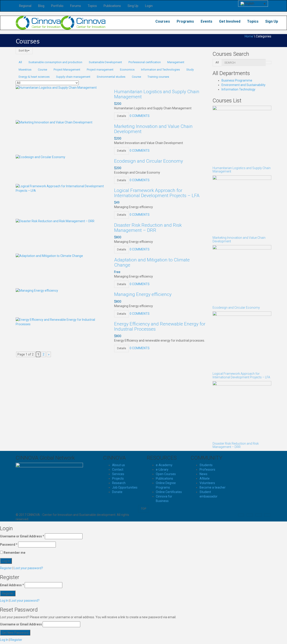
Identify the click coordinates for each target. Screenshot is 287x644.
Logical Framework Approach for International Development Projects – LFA (157, 193)
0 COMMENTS (140, 116)
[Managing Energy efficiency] (37, 290)
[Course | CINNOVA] (38, 22)
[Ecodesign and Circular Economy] (40, 157)
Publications (112, 6)
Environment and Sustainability (243, 85)
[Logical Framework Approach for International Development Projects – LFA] (61, 188)
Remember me (14, 552)
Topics (92, 6)
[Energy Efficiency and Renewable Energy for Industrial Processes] (61, 321)
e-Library (162, 469)
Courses (162, 21)
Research (119, 483)
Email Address (12, 585)
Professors (207, 469)
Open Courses (166, 474)
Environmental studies (111, 76)
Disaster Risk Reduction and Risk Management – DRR (148, 227)
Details (121, 116)
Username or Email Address (22, 536)
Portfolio (57, 6)
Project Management (67, 69)
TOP (143, 508)
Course (42, 69)
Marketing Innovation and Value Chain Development (153, 129)
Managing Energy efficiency (143, 294)
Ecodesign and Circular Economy (148, 161)
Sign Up (271, 21)
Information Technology (238, 89)
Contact (117, 469)
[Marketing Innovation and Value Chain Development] (54, 122)
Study (190, 69)
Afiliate (205, 478)
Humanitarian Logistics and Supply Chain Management (156, 94)
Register (6, 568)
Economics (127, 69)
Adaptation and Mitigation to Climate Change (152, 262)
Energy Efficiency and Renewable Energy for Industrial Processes (159, 326)
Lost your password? (28, 568)
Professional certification (144, 62)
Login (149, 6)
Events (206, 21)
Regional (25, 6)
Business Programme (237, 80)
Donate (117, 492)
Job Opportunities (124, 487)
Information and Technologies (160, 69)
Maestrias (25, 69)
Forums (75, 6)
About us (118, 465)
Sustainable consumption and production (55, 62)
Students (206, 465)
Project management (100, 69)
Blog (41, 6)
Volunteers (207, 483)
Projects (118, 478)
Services (118, 474)
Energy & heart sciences (34, 76)
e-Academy (164, 465)
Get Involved (229, 21)
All (20, 62)
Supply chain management (73, 76)
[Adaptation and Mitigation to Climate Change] (49, 255)
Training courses (158, 76)
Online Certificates (169, 492)
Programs (185, 21)
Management (175, 62)
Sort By (23, 50)
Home (249, 36)
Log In (4, 600)
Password (8, 544)
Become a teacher (213, 487)
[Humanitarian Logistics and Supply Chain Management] (56, 87)
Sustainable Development (105, 62)
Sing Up (133, 6)
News (203, 474)
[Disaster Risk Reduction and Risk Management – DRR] (55, 221)
